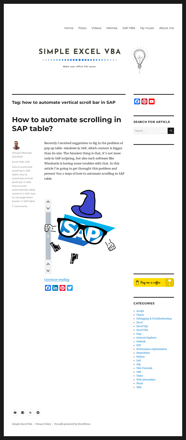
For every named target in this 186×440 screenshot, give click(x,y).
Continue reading (56, 279)
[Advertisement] (153, 206)
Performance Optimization (151, 349)
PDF (138, 345)
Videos (96, 28)
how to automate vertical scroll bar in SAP (22, 178)
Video (139, 375)
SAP (27, 161)
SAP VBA (128, 28)
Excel (139, 322)
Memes (111, 28)
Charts (140, 314)
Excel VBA (18, 161)
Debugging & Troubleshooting (154, 318)
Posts (82, 28)
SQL (138, 364)
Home (68, 28)
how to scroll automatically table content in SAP (23, 189)
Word (139, 383)
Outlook (140, 341)
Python (140, 356)
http (138, 333)
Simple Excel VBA (22, 424)
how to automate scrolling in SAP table (22, 170)
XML (139, 387)
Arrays (140, 311)
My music (147, 28)
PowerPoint (143, 353)
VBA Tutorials (144, 368)
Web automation (145, 379)
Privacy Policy (43, 424)
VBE (138, 372)
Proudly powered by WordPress (72, 424)
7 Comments (19, 206)
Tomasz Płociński (22, 152)
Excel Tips (142, 326)
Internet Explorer (146, 337)
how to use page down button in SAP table (24, 197)
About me (166, 28)
